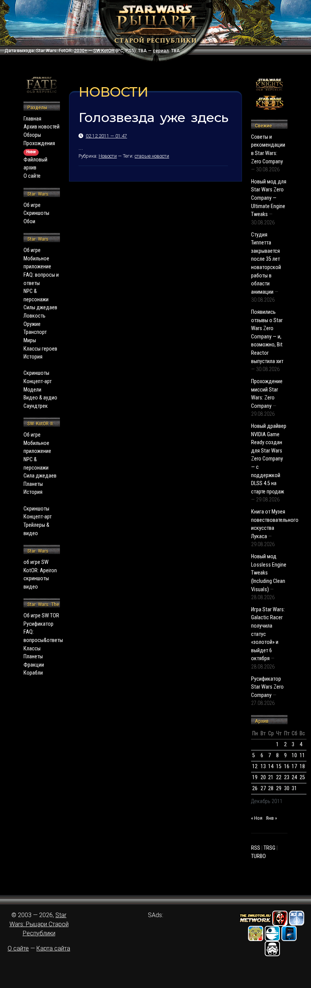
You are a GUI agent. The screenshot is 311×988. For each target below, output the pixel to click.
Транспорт (35, 332)
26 (255, 788)
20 (263, 777)
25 (302, 777)
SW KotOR (104, 50)
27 (263, 788)
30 (286, 788)
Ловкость (35, 316)
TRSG (269, 848)
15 (278, 766)
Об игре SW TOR (41, 615)
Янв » (271, 818)
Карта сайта (53, 948)
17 (294, 766)
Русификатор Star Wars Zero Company (267, 687)
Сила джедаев (40, 476)
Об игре (32, 205)
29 (278, 788)
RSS (255, 848)
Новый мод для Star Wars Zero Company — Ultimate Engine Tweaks (268, 198)
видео (31, 587)
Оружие (32, 324)
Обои (29, 221)
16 (286, 766)
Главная (32, 119)
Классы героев (40, 349)
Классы (32, 648)
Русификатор (38, 624)
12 (255, 766)
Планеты (33, 484)
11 (302, 755)
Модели (32, 390)
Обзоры (32, 135)
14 (270, 766)
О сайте (32, 176)
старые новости (152, 156)
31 (294, 788)
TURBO (258, 856)
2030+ (80, 50)
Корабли (33, 673)
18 (302, 766)
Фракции (34, 665)
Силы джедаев (40, 307)
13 (263, 766)
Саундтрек (36, 406)
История (33, 357)
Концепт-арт (38, 381)
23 (286, 777)
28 (270, 788)
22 (278, 777)
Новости (108, 156)
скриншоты (36, 578)
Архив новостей (42, 127)
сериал (161, 50)
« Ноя (256, 818)
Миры (30, 340)
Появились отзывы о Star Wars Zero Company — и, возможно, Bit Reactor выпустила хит (267, 337)
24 (294, 777)
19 (255, 777)
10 (294, 755)
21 (270, 777)
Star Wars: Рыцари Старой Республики (39, 924)
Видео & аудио (40, 398)
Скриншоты (36, 213)
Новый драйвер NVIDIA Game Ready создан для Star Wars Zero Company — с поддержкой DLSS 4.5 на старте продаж (268, 459)
